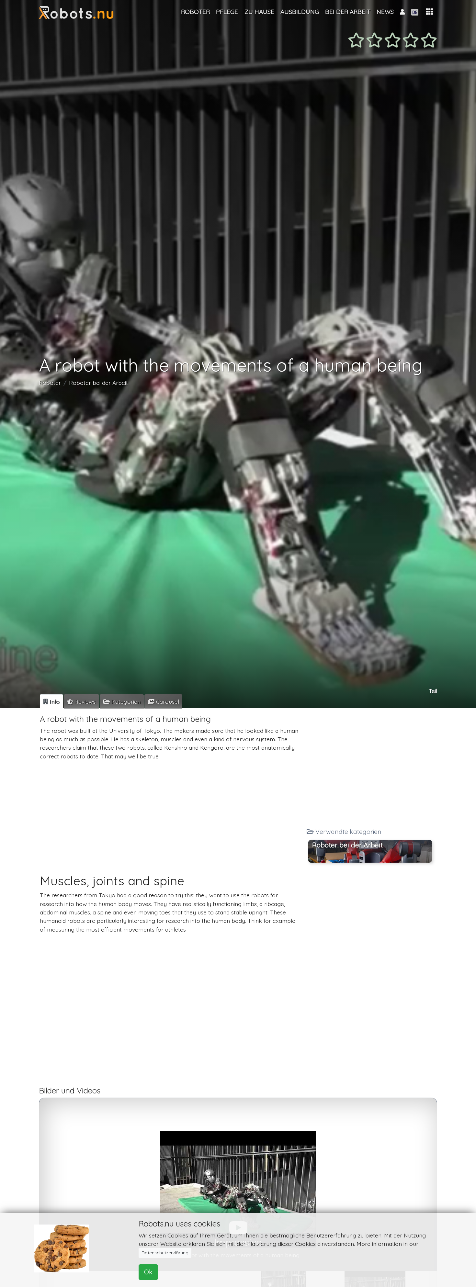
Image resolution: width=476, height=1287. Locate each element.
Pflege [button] (227, 12)
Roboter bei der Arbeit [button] (347, 844)
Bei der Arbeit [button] (347, 12)
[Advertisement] (171, 811)
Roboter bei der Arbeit (98, 382)
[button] (429, 11)
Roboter (50, 382)
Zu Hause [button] (259, 12)
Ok (148, 1272)
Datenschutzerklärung (165, 1253)
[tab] (51, 701)
